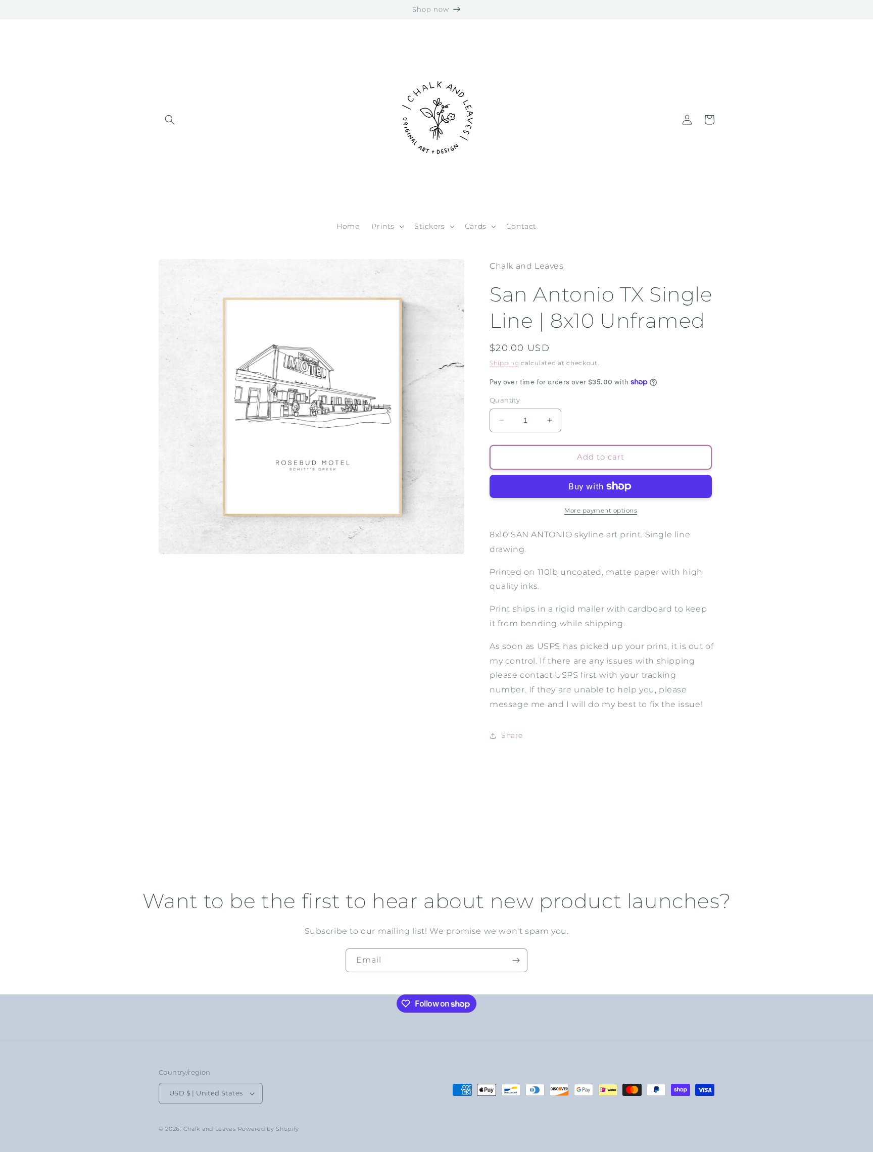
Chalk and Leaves (209, 1128)
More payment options (600, 510)
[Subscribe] (516, 960)
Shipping (504, 363)
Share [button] (512, 735)
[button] (170, 120)
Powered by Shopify (269, 1128)
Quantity (505, 400)
